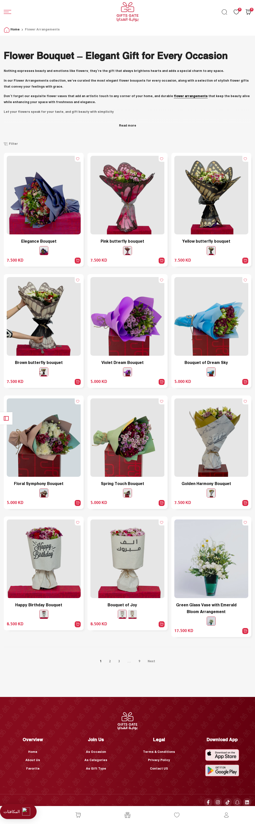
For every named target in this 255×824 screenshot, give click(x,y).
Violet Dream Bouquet (122, 362)
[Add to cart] (78, 261)
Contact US (159, 769)
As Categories (95, 760)
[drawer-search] (224, 12)
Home (15, 29)
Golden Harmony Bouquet (206, 484)
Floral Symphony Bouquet (39, 484)
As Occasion (96, 752)
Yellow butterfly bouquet (206, 241)
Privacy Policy (159, 760)
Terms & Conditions (159, 752)
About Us (32, 760)
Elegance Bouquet (39, 241)
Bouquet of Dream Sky (206, 362)
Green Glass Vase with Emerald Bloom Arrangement (206, 608)
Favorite (33, 769)
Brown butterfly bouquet (39, 362)
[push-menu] (7, 12)
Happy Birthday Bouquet (38, 605)
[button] (78, 159)
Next (151, 661)
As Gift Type (96, 769)
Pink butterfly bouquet (122, 241)
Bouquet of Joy (122, 605)
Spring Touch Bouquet (122, 484)
